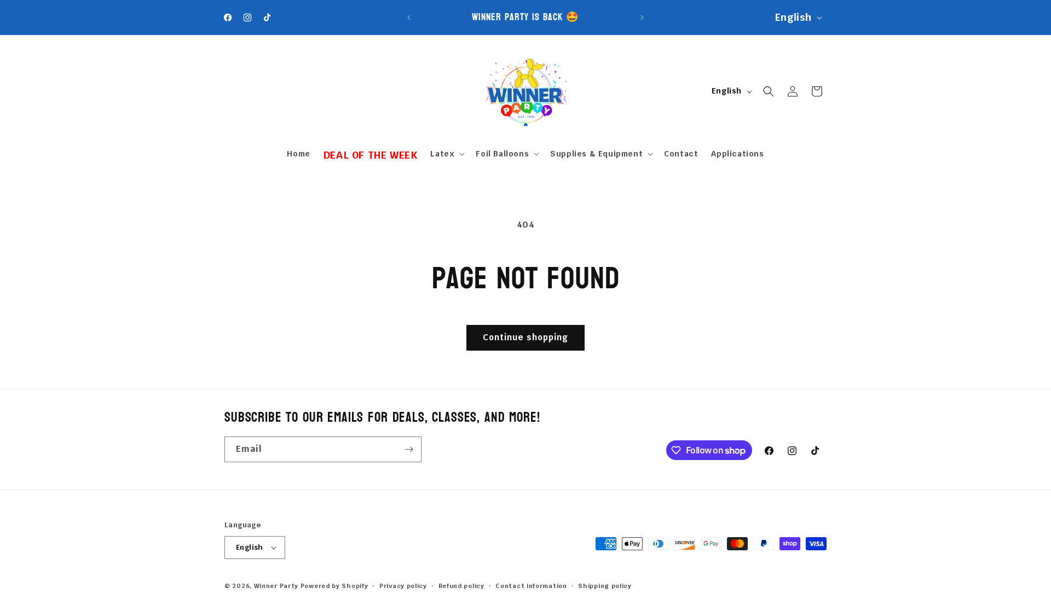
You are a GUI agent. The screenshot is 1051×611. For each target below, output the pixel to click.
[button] (446, 153)
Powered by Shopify (334, 586)
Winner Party (276, 586)
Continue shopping (525, 337)
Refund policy (461, 586)
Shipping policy (605, 586)
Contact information (531, 586)
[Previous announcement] (409, 17)
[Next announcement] (642, 17)
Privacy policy (403, 586)
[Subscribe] (409, 449)
